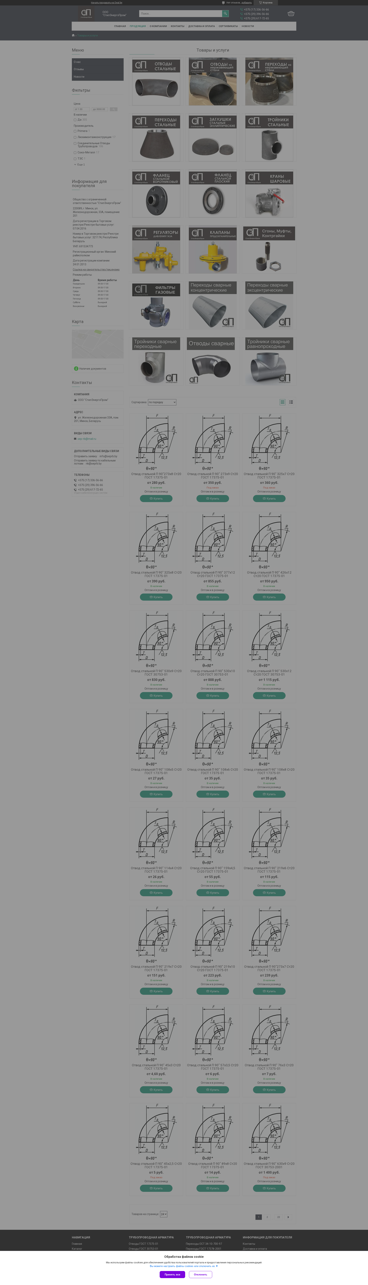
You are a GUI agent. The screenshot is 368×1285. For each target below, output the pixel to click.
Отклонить (200, 1274)
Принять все (172, 1274)
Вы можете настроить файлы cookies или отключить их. (183, 1266)
